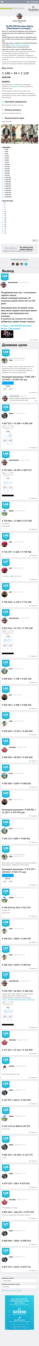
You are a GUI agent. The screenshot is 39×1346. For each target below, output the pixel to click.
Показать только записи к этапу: (11, 1284)
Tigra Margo (12, 747)
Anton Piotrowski (13, 282)
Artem (10, 721)
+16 (26, 264)
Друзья (16, 86)
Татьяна (11, 413)
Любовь (11, 511)
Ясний (10, 360)
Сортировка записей (8, 1278)
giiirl (10, 592)
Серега (11, 1090)
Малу (10, 542)
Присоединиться (19, 1326)
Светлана (11, 1066)
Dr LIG (10, 669)
